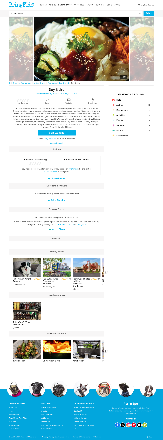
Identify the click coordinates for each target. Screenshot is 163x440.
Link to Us (45, 421)
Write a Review (80, 418)
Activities (79, 5)
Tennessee (52, 83)
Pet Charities (47, 414)
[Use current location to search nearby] (140, 13)
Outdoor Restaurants (22, 83)
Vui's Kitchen (78, 360)
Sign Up (151, 5)
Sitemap (97, 437)
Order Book (14, 429)
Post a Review (58, 178)
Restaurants (65, 5)
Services (100, 5)
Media (44, 411)
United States (39, 83)
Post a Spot (131, 404)
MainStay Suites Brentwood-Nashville (50, 281)
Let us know (114, 411)
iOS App (12, 421)
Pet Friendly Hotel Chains (52, 425)
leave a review (50, 171)
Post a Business (80, 414)
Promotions (14, 414)
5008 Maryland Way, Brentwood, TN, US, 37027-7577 (57, 94)
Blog (109, 5)
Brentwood (64, 83)
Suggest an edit (57, 143)
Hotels (43, 5)
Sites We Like (47, 429)
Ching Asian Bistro (51, 360)
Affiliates (45, 418)
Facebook (61, 224)
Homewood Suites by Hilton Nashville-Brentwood (81, 282)
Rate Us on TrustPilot (18, 418)
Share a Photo (80, 421)
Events (89, 5)
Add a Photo (58, 229)
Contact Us (78, 411)
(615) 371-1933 (50, 138)
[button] (131, 99)
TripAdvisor (73, 169)
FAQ (75, 429)
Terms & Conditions (81, 437)
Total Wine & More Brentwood (21, 323)
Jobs (11, 411)
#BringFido (131, 418)
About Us (13, 407)
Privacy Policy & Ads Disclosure (55, 437)
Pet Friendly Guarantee (84, 425)
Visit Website (57, 133)
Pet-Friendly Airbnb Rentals (22, 279)
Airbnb (52, 5)
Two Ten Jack (19, 360)
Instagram (81, 224)
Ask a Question (58, 200)
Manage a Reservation (84, 407)
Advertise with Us (49, 407)
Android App (14, 425)
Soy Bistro (75, 83)
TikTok (71, 224)
